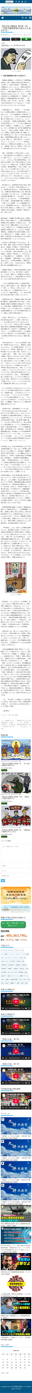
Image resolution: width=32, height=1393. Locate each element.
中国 (23, 961)
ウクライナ (11, 950)
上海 (20, 958)
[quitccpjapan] (2, 17)
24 (25, 1365)
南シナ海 (10, 972)
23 (20, 1365)
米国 (2, 983)
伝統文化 (21, 968)
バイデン (17, 954)
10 (25, 1359)
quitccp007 (15, 761)
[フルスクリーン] (29, 1008)
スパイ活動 (4, 954)
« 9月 (2, 1373)
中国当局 (24, 965)
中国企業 (3, 965)
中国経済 (3, 968)
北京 (27, 968)
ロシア (9, 958)
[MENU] (30, 17)
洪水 (20, 979)
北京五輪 (3, 972)
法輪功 (7, 979)
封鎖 (26, 972)
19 (3, 1365)
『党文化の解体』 (14, 715)
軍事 (18, 983)
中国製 (9, 968)
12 (3, 1362)
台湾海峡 (20, 972)
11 (29, 1359)
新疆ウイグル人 (24, 976)
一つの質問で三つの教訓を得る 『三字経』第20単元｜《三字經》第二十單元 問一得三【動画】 (8, 724)
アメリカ (3, 950)
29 (16, 1368)
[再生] (3, 1008)
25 (29, 1365)
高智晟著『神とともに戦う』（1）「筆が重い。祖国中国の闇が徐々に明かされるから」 (24, 723)
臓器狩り (13, 983)
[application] (16, 1001)
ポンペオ (3, 958)
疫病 (29, 979)
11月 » (7, 1373)
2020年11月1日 (6, 827)
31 (25, 1368)
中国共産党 (11, 965)
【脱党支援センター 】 (12, 34)
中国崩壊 (17, 965)
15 (16, 1362)
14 (11, 1362)
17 (25, 1362)
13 (7, 1362)
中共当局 (12, 961)
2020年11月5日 (6, 761)
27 (7, 1368)
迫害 (22, 983)
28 (11, 1368)
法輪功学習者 (14, 979)
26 (3, 1368)
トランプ (11, 954)
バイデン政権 (25, 954)
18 (29, 1362)
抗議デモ (3, 976)
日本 (2, 979)
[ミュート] (26, 1008)
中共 (24, 958)
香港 (26, 983)
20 (7, 1365)
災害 (24, 979)
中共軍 (18, 961)
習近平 (7, 983)
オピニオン (5, 715)
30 (20, 1368)
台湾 (15, 972)
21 (11, 1365)
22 (16, 1365)
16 (20, 1362)
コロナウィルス (19, 950)
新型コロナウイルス (13, 976)
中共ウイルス (4, 961)
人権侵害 (15, 968)
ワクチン (15, 958)
